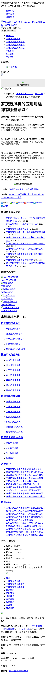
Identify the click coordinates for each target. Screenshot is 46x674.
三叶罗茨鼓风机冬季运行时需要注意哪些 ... (25, 508)
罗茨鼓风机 (37, 626)
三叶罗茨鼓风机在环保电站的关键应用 (23, 487)
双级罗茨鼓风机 (13, 422)
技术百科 (6, 502)
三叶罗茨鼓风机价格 (15, 48)
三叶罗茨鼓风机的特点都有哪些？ (24, 189)
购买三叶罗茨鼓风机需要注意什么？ (22, 224)
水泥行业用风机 (13, 360)
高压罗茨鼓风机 (13, 412)
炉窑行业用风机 (13, 385)
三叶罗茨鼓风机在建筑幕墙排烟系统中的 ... (25, 496)
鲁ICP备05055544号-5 (18, 671)
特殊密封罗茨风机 (14, 427)
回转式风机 (6, 286)
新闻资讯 (39, 94)
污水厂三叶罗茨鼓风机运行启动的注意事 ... (25, 511)
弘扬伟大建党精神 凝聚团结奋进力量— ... (24, 484)
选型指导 (6, 464)
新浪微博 (30, 203)
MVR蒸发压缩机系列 (15, 349)
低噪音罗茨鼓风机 (14, 432)
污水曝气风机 (7, 298)
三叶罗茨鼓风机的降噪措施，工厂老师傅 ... (25, 529)
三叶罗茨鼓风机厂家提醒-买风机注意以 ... (25, 469)
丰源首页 (10, 36)
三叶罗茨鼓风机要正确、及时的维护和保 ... (25, 478)
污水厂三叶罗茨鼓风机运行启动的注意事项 (25, 243)
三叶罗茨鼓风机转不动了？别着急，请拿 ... (25, 535)
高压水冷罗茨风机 (9, 311)
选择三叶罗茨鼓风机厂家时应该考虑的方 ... (25, 472)
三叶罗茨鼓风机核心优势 (17, 229)
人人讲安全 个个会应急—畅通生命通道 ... (24, 490)
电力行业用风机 (13, 375)
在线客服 (12, 67)
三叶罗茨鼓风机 (13, 39)
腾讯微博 (39, 203)
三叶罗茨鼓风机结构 (15, 45)
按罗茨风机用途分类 (12, 437)
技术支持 (10, 14)
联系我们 (10, 57)
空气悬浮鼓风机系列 (15, 339)
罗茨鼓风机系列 (13, 329)
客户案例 (10, 590)
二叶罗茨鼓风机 (13, 407)
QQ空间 (21, 203)
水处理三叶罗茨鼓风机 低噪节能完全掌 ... (24, 526)
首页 (8, 578)
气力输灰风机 (12, 453)
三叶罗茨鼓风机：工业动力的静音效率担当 (25, 232)
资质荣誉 (10, 593)
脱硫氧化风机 (7, 292)
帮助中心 (10, 11)
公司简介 (10, 54)
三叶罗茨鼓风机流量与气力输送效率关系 (24, 249)
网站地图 (10, 608)
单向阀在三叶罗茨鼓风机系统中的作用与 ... (25, 475)
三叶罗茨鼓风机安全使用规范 (19, 260)
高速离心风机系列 (14, 334)
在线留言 (10, 17)
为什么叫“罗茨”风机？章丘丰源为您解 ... (24, 532)
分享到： (6, 203)
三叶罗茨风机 (23, 629)
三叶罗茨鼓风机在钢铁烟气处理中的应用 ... (25, 493)
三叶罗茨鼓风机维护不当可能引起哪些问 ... (25, 517)
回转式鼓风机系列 (14, 344)
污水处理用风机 (13, 365)
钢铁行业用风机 (13, 380)
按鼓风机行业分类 (10, 354)
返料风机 (10, 458)
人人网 (5, 206)
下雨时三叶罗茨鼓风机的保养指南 (21, 481)
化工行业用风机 (13, 370)
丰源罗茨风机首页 (24, 94)
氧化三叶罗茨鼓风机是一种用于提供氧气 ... (25, 523)
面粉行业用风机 (13, 390)
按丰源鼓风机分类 (10, 323)
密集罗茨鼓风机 (8, 305)
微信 (13, 203)
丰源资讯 (10, 51)
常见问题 (10, 599)
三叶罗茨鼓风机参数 (15, 42)
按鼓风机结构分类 (10, 396)
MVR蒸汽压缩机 (8, 280)
